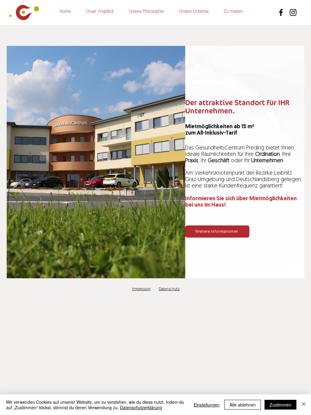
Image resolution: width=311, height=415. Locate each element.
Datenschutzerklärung (141, 407)
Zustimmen (280, 405)
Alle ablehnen (243, 405)
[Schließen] (303, 404)
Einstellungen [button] (207, 405)
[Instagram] (293, 12)
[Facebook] (280, 12)
